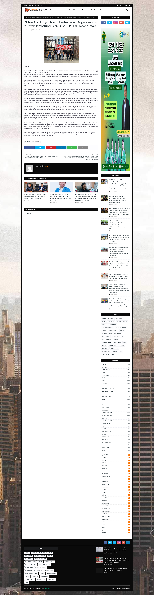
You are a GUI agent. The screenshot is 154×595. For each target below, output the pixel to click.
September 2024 (115, 516)
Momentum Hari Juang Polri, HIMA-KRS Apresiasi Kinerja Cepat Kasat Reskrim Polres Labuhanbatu (35, 196)
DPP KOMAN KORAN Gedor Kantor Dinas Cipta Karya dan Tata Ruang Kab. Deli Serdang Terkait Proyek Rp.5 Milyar (119, 238)
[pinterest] (126, 5)
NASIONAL (104, 333)
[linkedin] (128, 542)
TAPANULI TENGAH (117, 351)
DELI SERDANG (110, 321)
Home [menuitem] (51, 10)
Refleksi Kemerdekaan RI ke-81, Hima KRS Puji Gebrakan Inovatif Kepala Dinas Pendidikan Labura (118, 276)
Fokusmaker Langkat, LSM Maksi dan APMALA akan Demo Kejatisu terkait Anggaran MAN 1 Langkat (115, 550)
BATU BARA (111, 318)
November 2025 (115, 479)
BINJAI (103, 321)
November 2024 (115, 511)
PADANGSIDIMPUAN (106, 339)
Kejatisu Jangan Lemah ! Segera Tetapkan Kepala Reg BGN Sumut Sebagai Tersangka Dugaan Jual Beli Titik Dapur (60, 197)
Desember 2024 (115, 508)
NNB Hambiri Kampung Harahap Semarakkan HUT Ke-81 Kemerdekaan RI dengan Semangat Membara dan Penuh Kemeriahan (118, 251)
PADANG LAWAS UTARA (117, 336)
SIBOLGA (122, 345)
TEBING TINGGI (105, 354)
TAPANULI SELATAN (106, 351)
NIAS (110, 333)
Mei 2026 (115, 463)
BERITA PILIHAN (119, 318)
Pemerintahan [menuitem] (98, 10)
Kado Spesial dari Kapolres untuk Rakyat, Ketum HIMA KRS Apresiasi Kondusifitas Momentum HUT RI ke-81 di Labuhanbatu (119, 265)
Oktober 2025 (115, 481)
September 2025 (115, 484)
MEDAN (122, 330)
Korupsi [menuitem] (89, 10)
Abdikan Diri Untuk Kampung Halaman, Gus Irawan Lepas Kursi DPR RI (116, 569)
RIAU (124, 342)
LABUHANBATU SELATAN (107, 327)
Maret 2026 (115, 468)
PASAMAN (116, 339)
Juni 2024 (115, 524)
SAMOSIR (104, 345)
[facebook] (117, 5)
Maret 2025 (115, 500)
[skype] (129, 5)
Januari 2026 (115, 473)
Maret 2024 (115, 532)
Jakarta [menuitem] (58, 10)
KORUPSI (33, 17)
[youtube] (121, 22)
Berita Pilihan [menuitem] (73, 10)
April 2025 (115, 497)
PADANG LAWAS (36, 141)
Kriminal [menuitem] (82, 10)
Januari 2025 (115, 506)
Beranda (28, 17)
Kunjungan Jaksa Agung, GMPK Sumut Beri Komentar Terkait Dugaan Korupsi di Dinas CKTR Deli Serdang (116, 560)
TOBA (113, 354)
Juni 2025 (115, 492)
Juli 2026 (115, 457)
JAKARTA (119, 321)
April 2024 (115, 530)
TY (35, 588)
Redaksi (31, 5)
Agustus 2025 (115, 487)
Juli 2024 (115, 522)
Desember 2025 (115, 476)
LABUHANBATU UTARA (121, 327)
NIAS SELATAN (117, 333)
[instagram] (123, 5)
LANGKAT (104, 330)
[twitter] (120, 5)
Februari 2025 (115, 503)
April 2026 (115, 465)
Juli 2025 (115, 489)
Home (25, 5)
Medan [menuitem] (64, 10)
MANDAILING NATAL (113, 330)
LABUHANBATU (112, 324)
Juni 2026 (115, 460)
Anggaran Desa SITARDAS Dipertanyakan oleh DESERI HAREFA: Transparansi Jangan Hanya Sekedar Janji (117, 199)
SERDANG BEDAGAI (113, 345)
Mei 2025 (115, 495)
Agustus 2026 (115, 455)
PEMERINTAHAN (117, 342)
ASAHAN (104, 318)
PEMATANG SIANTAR (106, 342)
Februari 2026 (115, 471)
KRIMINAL (104, 324)
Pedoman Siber (38, 5)
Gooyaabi (47, 588)
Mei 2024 (115, 527)
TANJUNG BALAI (114, 348)
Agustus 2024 (115, 519)
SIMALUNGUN (105, 348)
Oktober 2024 (115, 514)
